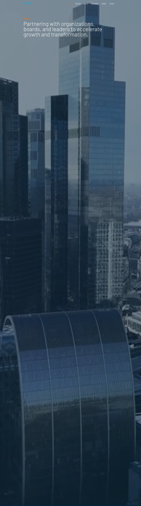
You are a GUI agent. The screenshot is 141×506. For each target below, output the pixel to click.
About (70, 3)
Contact (111, 3)
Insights (103, 3)
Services (78, 3)
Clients (86, 3)
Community (94, 3)
